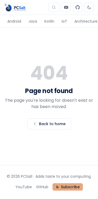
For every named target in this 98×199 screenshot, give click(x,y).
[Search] (53, 7)
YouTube (23, 187)
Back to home (52, 123)
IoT (64, 21)
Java (32, 21)
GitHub (42, 187)
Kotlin (49, 21)
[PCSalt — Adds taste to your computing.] (15, 7)
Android (14, 21)
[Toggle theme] (89, 7)
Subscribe (70, 187)
